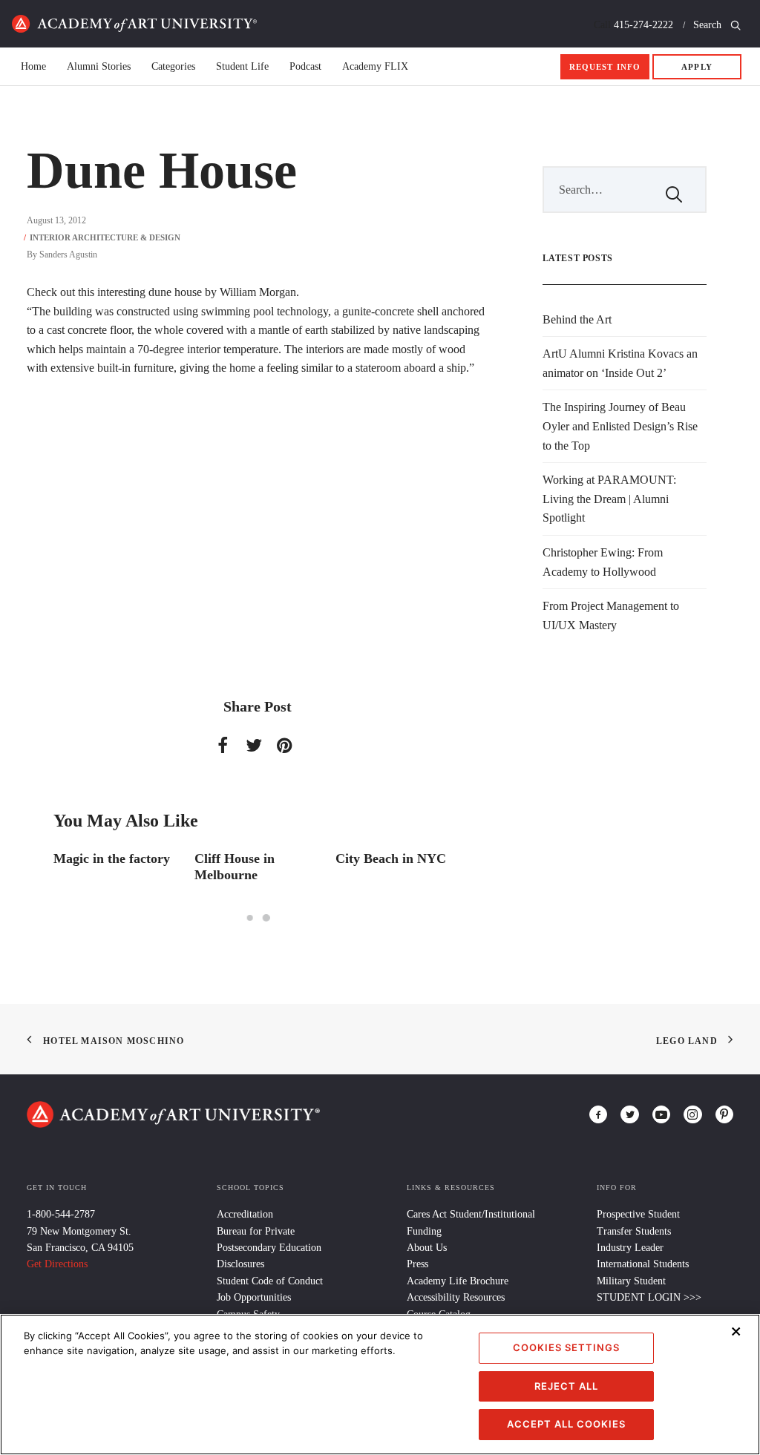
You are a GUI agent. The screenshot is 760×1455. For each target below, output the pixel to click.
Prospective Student (638, 1214)
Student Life (242, 67)
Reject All (566, 1386)
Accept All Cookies (566, 1424)
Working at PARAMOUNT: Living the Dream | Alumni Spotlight (609, 498)
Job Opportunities (254, 1297)
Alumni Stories (99, 67)
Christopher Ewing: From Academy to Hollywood (603, 562)
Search (708, 24)
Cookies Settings (566, 1347)
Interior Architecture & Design (105, 237)
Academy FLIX (375, 67)
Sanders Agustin (68, 254)
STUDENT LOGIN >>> (649, 1297)
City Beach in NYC (390, 858)
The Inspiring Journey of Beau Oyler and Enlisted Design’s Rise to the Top (620, 426)
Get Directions (57, 1264)
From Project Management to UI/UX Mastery (611, 615)
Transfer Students (634, 1231)
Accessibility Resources (456, 1297)
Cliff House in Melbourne (234, 866)
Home (134, 24)
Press (417, 1264)
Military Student (631, 1281)
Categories (173, 67)
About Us (427, 1247)
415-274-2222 (643, 24)
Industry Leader (630, 1247)
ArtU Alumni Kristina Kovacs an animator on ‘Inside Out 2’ (620, 363)
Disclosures (240, 1264)
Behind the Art (577, 319)
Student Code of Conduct (270, 1281)
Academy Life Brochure (457, 1281)
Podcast (305, 67)
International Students (643, 1264)
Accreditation (245, 1214)
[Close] (736, 1331)
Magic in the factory (111, 858)
